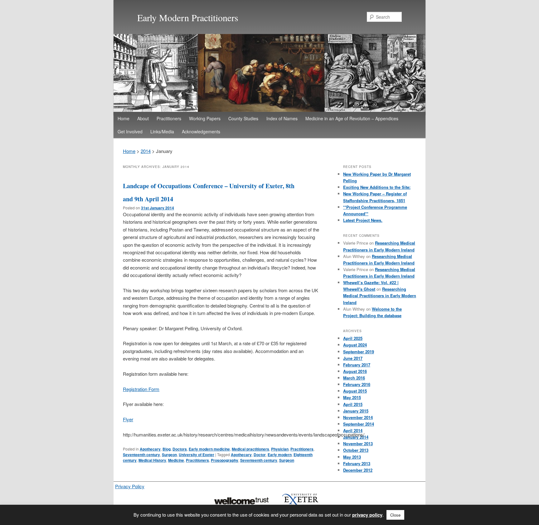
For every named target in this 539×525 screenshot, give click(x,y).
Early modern (280, 454)
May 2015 (352, 397)
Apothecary (150, 449)
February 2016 (356, 384)
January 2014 (355, 437)
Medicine (176, 460)
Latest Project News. (362, 220)
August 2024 (355, 345)
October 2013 (355, 450)
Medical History (152, 460)
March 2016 (354, 378)
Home (123, 118)
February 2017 (356, 365)
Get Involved (130, 131)
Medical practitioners (250, 449)
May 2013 (352, 457)
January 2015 (355, 411)
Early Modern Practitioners (187, 17)
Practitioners (169, 118)
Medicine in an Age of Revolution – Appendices (351, 118)
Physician (280, 449)
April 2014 (352, 430)
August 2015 (355, 391)
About (143, 118)
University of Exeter (196, 454)
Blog (167, 449)
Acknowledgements (201, 131)
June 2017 (352, 358)
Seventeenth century (141, 454)
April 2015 (352, 404)
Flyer (128, 419)
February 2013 (356, 463)
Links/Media (162, 131)
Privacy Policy (129, 486)
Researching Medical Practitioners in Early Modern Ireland (379, 295)
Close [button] (395, 515)
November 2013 (358, 443)
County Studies (243, 118)
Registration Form (141, 389)
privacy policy (367, 514)
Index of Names (282, 118)
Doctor (260, 454)
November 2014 (358, 417)
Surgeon (169, 454)
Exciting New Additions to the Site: (376, 187)
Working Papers (205, 118)
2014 (146, 151)
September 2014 (358, 424)
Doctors (179, 449)
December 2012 (357, 470)
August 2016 (355, 371)
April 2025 (352, 338)
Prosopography (224, 460)
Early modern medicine (209, 449)
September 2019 (358, 352)
